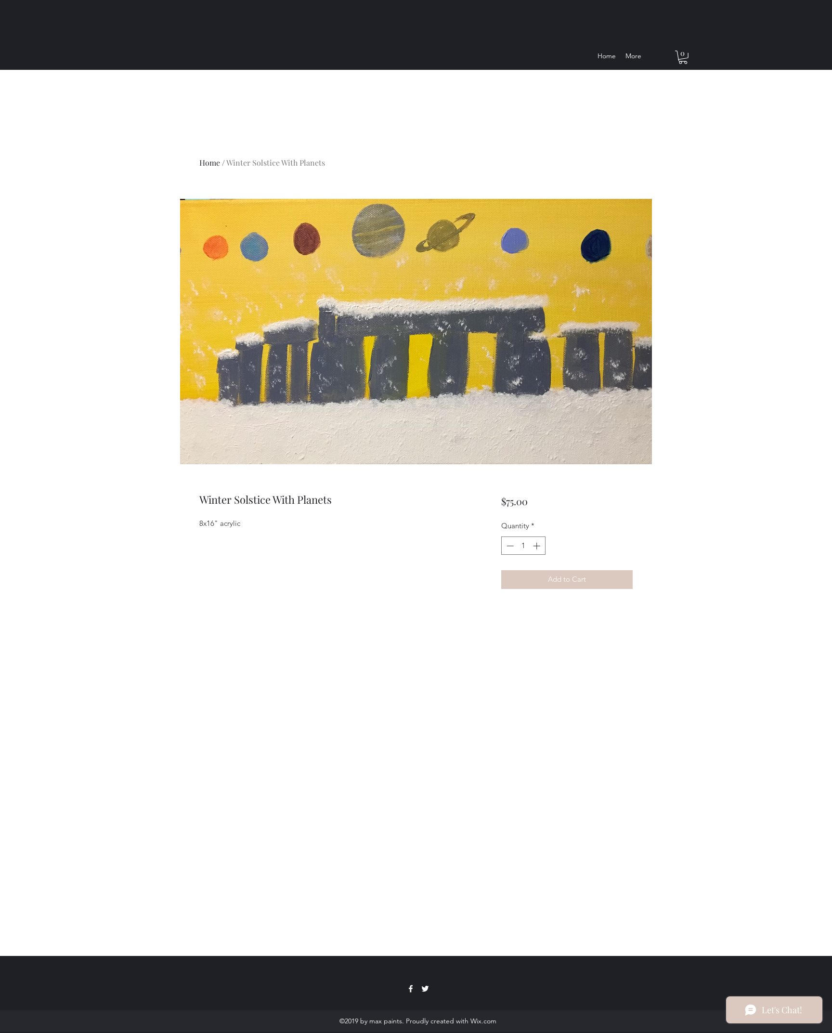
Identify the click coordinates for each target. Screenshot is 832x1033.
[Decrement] (509, 546)
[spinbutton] (523, 546)
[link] (683, 57)
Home (209, 162)
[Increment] (537, 546)
